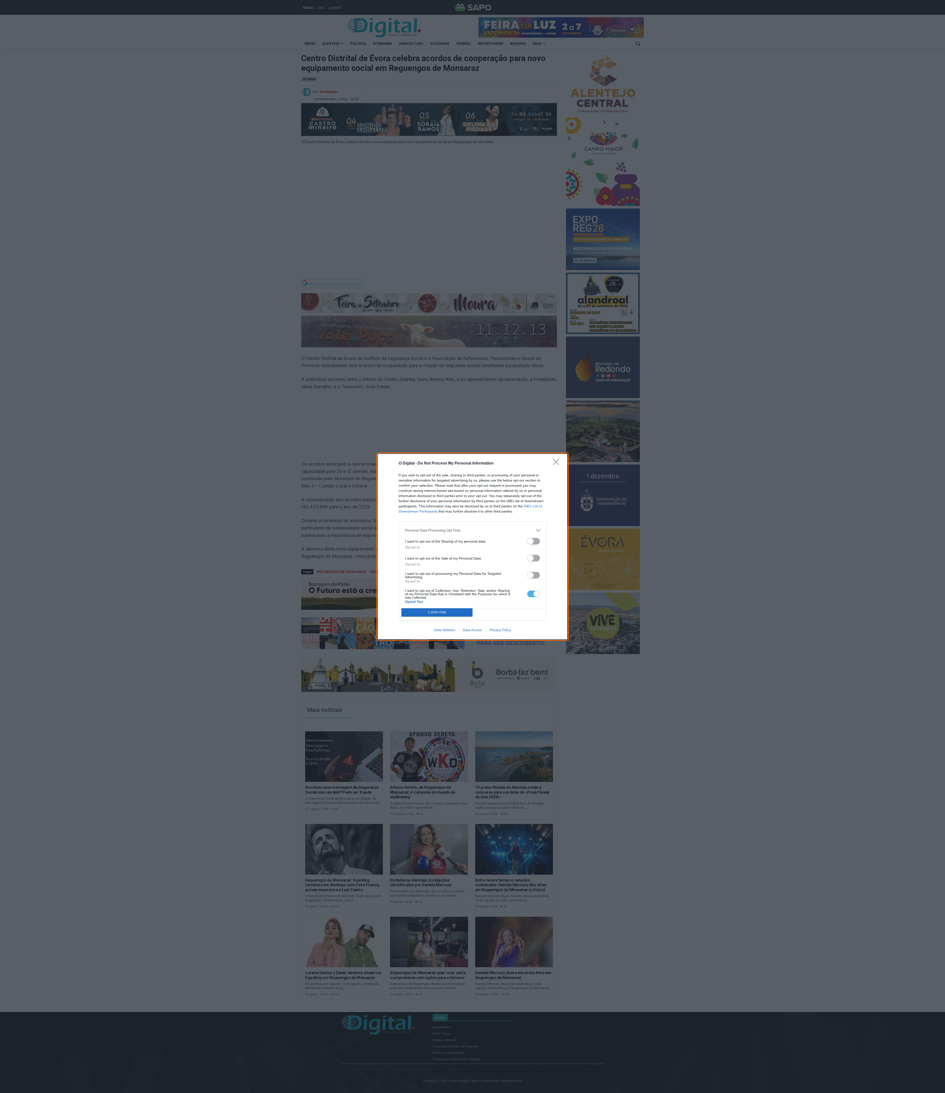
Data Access (472, 630)
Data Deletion (444, 630)
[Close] (557, 463)
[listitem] (472, 530)
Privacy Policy (500, 630)
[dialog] (472, 546)
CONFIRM (437, 612)
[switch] (533, 541)
